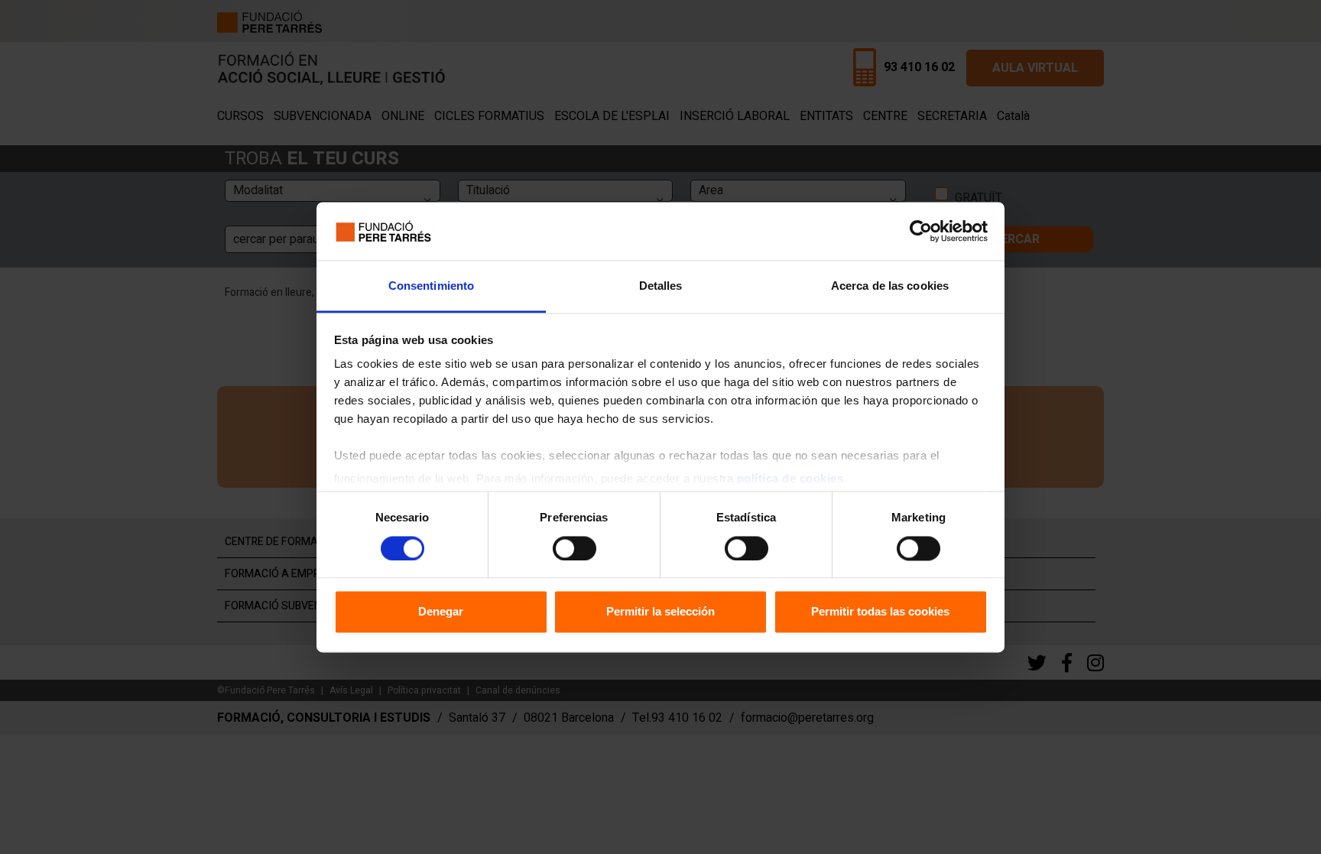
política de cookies (790, 478)
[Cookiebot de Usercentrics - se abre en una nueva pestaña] (921, 230)
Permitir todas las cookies (880, 612)
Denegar (440, 612)
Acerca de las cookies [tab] (890, 286)
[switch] (574, 548)
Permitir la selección (660, 612)
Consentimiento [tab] (431, 286)
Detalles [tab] (661, 286)
